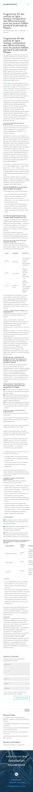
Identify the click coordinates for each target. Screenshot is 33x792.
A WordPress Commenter (9, 745)
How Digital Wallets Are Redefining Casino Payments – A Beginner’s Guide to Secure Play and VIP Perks (16, 719)
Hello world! (21, 745)
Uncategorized (22, 30)
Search (27, 710)
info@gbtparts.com (17, 786)
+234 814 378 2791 (16, 782)
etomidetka (8, 30)
